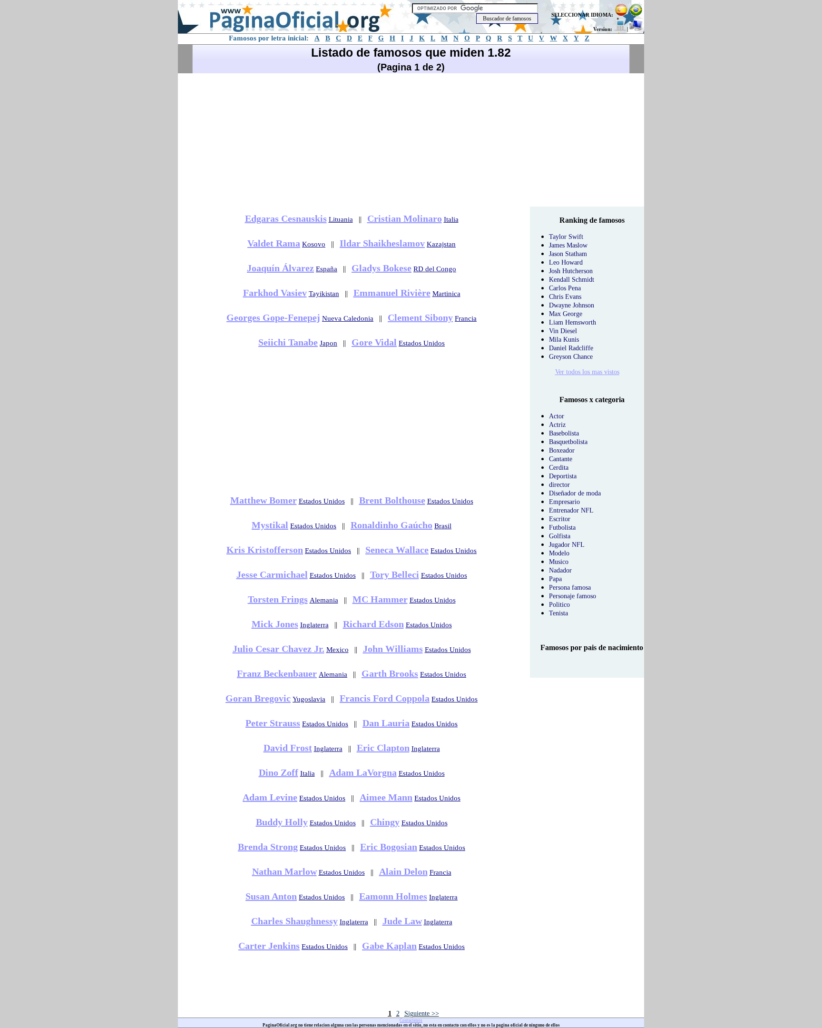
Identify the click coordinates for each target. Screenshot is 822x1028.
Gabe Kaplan (389, 945)
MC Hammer (380, 599)
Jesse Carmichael (272, 574)
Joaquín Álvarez (280, 268)
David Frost (288, 747)
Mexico (337, 649)
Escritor (559, 519)
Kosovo (313, 244)
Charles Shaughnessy (294, 921)
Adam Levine (270, 797)
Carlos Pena (565, 288)
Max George (565, 313)
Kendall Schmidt (571, 279)
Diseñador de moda (575, 493)
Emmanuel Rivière (392, 292)
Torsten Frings (278, 599)
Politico (559, 604)
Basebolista (564, 433)
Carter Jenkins (269, 945)
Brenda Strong (268, 846)
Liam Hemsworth (572, 322)
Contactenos (411, 1020)
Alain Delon (403, 871)
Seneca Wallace (397, 549)
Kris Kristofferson (264, 549)
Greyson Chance (571, 356)
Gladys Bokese (381, 268)
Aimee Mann (386, 797)
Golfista (559, 536)
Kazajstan (441, 244)
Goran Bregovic (258, 698)
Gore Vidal (374, 342)
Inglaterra (314, 625)
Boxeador (562, 450)
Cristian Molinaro (404, 218)
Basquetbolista (568, 441)
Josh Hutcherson (571, 271)
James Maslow (568, 245)
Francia (466, 318)
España (326, 269)
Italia (451, 219)
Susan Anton (271, 896)
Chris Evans (565, 296)
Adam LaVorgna (363, 772)
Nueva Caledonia (347, 318)
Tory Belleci (394, 574)
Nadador (560, 570)
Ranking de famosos (592, 220)
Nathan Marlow (284, 871)
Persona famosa (570, 587)
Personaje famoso (572, 596)
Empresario (564, 501)
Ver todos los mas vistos (587, 372)
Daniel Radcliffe (571, 348)
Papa (555, 579)
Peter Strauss (272, 723)
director (559, 484)
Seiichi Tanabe (288, 342)
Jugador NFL (567, 544)
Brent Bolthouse (392, 500)
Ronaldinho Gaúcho (391, 525)
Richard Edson (373, 624)
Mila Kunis (564, 339)
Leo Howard (566, 262)
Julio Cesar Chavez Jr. (278, 648)
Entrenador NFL (571, 510)
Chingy (385, 822)
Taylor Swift (566, 236)
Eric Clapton (383, 747)
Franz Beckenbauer (277, 673)
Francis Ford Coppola (385, 698)
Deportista (563, 476)
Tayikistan (324, 293)
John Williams (393, 648)
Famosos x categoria (592, 399)
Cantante (560, 459)
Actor (556, 416)
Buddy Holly (282, 822)
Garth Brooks (390, 673)
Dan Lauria (386, 723)
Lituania (341, 219)
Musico (558, 561)
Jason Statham (568, 253)
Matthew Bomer (263, 500)
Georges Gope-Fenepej (273, 317)
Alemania (324, 600)
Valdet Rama (273, 243)
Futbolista (562, 527)
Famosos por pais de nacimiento (591, 647)
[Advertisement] (411, 140)
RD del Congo (434, 269)
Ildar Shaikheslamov (382, 243)
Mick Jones (275, 624)
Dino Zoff (278, 772)
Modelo (559, 553)
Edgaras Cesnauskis (286, 218)
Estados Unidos (422, 343)
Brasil (442, 526)
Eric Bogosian (388, 846)
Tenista (558, 613)
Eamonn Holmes (393, 896)
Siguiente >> (421, 1013)
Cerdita (558, 467)
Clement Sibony (420, 317)
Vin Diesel (563, 331)
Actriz (557, 424)
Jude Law (402, 921)
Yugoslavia (309, 699)
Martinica (446, 293)
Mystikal (270, 525)
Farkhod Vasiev (275, 292)
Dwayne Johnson (571, 305)
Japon (328, 343)
